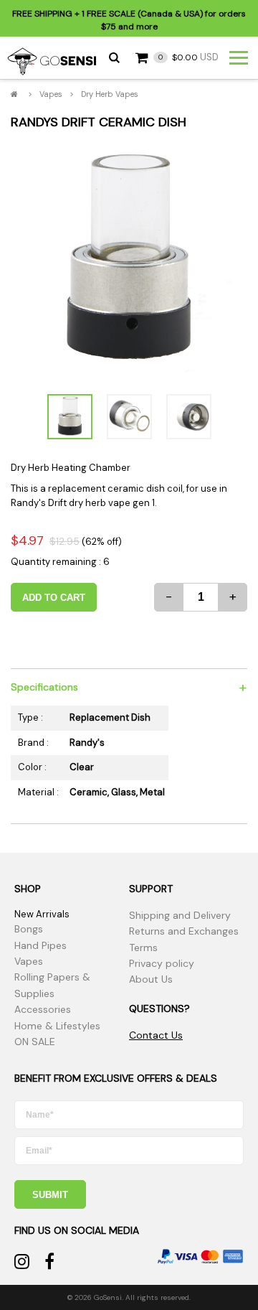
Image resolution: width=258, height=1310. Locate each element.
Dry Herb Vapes (109, 94)
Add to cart (53, 597)
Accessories (42, 1009)
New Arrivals (42, 914)
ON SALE (34, 1041)
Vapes (50, 94)
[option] (129, 261)
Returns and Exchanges (184, 931)
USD (188, 57)
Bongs (28, 928)
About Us (151, 979)
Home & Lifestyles (57, 1025)
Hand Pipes (40, 945)
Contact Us (156, 1035)
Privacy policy (161, 963)
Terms (143, 947)
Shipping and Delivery (180, 915)
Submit (50, 1194)
